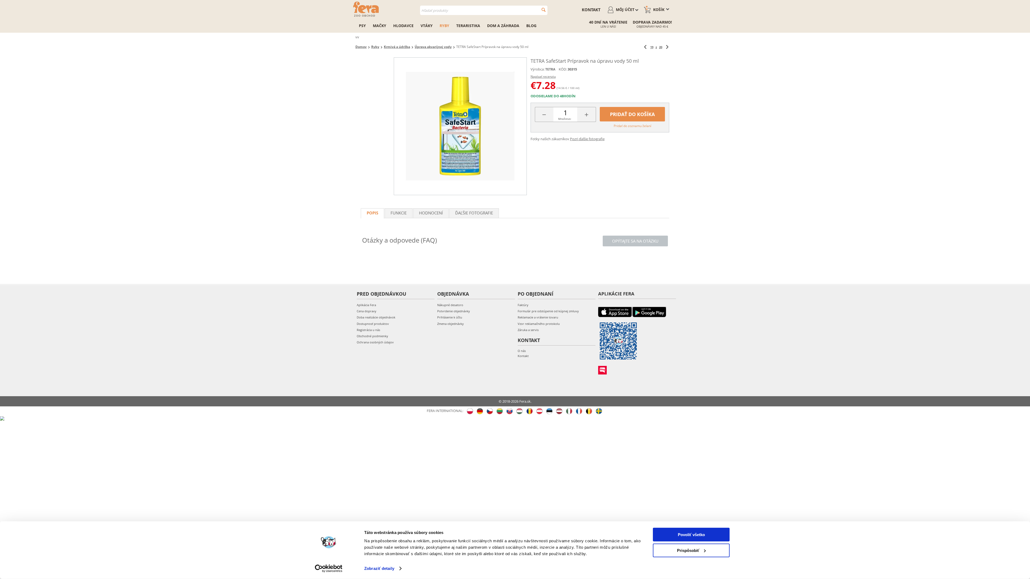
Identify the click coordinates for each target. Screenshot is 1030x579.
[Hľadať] (543, 10)
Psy (362, 25)
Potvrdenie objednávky (453, 311)
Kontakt (591, 9)
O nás (522, 351)
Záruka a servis (528, 330)
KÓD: (563, 69)
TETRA (550, 69)
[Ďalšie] (667, 47)
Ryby (444, 25)
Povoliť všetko (691, 534)
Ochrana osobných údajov (375, 342)
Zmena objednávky (450, 324)
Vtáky (427, 25)
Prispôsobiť (688, 550)
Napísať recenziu (543, 76)
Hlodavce (403, 25)
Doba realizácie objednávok (376, 317)
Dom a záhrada (503, 25)
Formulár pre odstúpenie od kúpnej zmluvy (548, 311)
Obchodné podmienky (372, 336)
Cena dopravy (366, 311)
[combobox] (483, 10)
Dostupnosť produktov (373, 324)
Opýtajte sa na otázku (635, 241)
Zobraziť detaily (379, 568)
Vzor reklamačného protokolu (539, 324)
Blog (531, 25)
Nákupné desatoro (450, 305)
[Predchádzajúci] (645, 47)
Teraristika (468, 25)
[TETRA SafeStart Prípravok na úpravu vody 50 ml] (460, 126)
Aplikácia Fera (366, 305)
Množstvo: (564, 119)
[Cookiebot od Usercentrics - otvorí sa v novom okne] (328, 569)
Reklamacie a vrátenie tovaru (538, 317)
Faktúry (523, 305)
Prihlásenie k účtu (449, 317)
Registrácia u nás (368, 330)
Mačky (379, 25)
